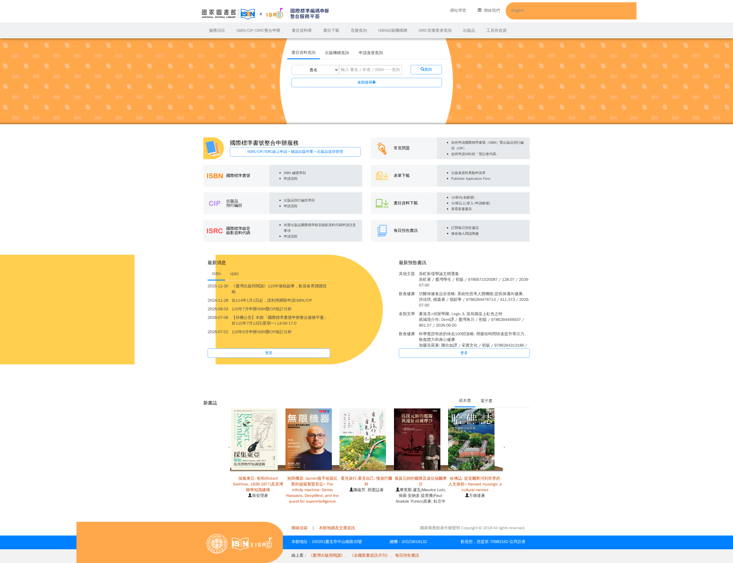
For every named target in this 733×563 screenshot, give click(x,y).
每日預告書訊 (407, 555)
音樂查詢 (359, 30)
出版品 (469, 30)
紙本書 (465, 400)
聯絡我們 (492, 10)
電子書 (486, 400)
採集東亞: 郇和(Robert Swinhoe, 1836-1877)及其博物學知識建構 (258, 484)
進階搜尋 (364, 82)
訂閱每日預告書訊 (465, 228)
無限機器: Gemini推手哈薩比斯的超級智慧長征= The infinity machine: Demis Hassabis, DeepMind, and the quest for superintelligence (312, 490)
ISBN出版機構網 (392, 30)
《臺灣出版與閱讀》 (327, 555)
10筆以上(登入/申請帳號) (470, 203)
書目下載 (331, 30)
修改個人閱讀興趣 (465, 233)
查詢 (428, 69)
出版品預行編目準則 (299, 200)
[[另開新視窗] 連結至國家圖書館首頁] (217, 543)
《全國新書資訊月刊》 (370, 555)
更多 (269, 352)
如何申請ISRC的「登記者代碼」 (475, 154)
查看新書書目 (461, 209)
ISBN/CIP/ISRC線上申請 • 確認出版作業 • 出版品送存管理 (295, 151)
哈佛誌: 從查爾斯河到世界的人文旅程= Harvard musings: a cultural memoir (475, 484)
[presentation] (229, 447)
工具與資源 (496, 30)
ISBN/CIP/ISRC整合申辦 (258, 30)
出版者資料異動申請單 (468, 173)
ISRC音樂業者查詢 (435, 30)
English (517, 10)
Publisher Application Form (470, 178)
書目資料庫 (302, 30)
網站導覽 (458, 10)
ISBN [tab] (216, 273)
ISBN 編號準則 (295, 173)
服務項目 (217, 30)
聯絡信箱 (299, 528)
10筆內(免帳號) (463, 197)
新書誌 (210, 403)
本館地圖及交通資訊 (337, 528)
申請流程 (290, 178)
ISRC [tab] (234, 274)
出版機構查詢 (337, 52)
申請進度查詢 (371, 52)
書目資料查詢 (303, 52)
